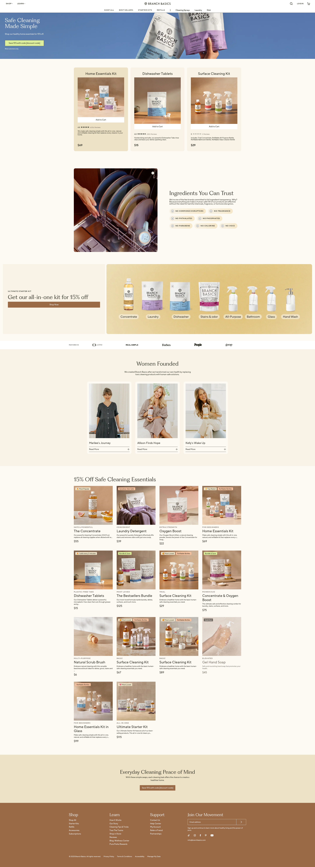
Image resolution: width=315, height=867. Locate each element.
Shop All (109, 10)
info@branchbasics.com (197, 840)
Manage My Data (153, 857)
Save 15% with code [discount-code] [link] (24, 43)
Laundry (198, 10)
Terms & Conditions (124, 857)
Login (300, 4)
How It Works (115, 820)
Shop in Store (115, 834)
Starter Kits (145, 10)
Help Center (155, 824)
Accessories (74, 830)
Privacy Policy (109, 857)
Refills (161, 10)
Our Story (114, 824)
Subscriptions (75, 834)
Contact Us (155, 820)
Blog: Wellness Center (119, 841)
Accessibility (139, 857)
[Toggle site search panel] (291, 3)
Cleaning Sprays (183, 10)
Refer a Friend (156, 830)
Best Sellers (126, 10)
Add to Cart (101, 120)
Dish (209, 10)
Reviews (113, 837)
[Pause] (153, 173)
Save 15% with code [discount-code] (157, 788)
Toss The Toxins (116, 830)
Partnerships (155, 834)
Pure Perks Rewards (118, 844)
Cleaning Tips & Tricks (119, 827)
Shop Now (54, 304)
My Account (155, 827)
